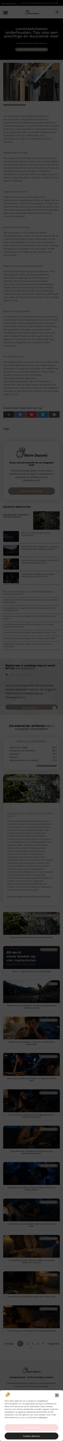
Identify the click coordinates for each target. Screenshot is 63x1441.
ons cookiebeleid (29, 1417)
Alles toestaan (31, 1427)
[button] (56, 1395)
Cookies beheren (31, 1436)
